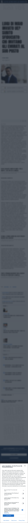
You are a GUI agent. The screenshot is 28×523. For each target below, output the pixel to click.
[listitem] (14, 490)
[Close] (25, 466)
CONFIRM (8, 515)
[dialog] (14, 493)
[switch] (23, 493)
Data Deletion (6, 520)
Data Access (14, 520)
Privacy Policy (22, 520)
